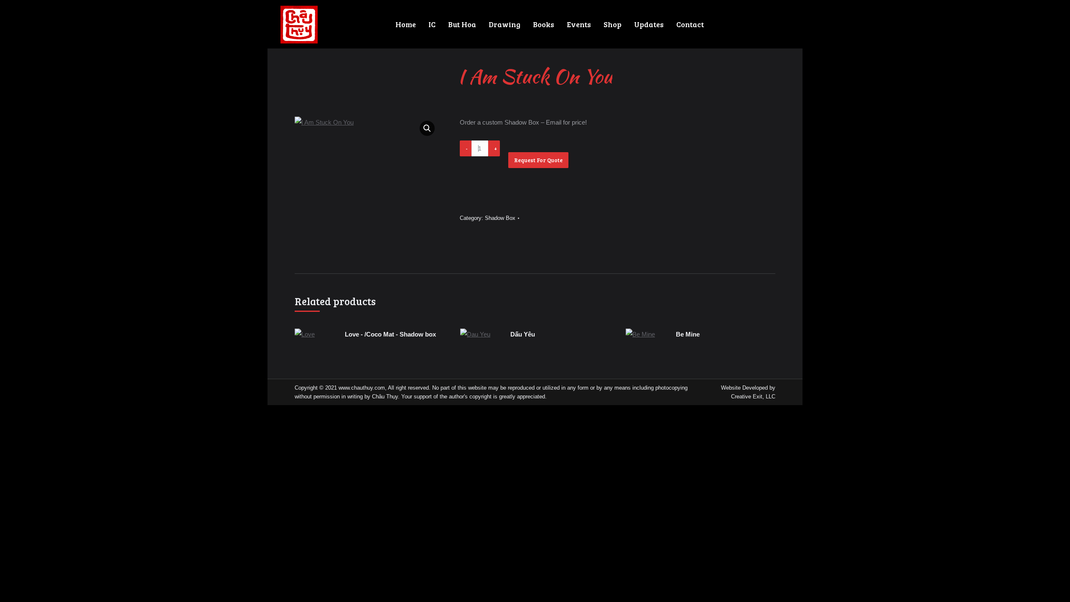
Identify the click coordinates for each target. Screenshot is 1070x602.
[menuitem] (405, 24)
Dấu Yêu (522, 334)
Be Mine (688, 334)
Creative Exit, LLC (753, 396)
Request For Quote (538, 160)
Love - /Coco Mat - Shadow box (390, 334)
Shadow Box (500, 218)
